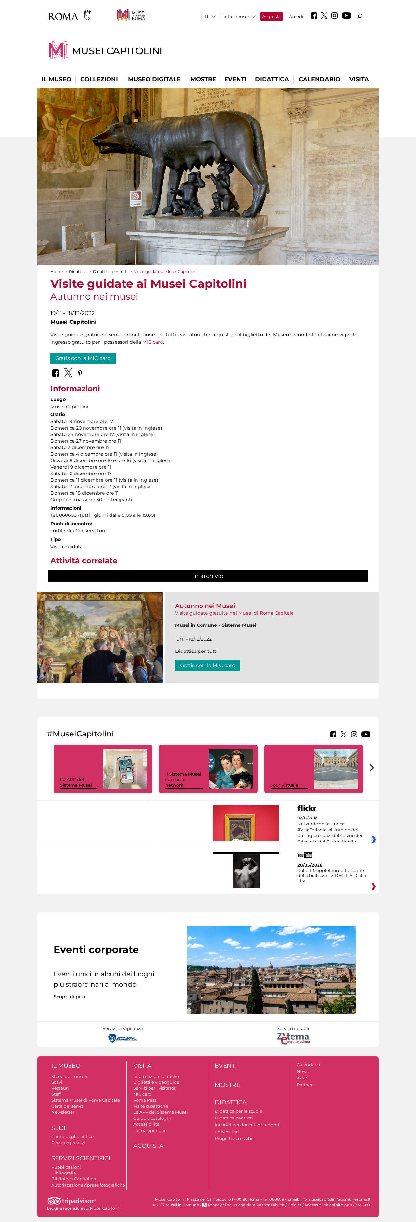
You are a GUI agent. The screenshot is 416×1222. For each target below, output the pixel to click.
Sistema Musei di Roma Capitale (85, 1100)
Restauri (60, 1088)
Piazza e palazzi (68, 1142)
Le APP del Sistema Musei (76, 782)
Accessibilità (146, 1124)
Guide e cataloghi (152, 1118)
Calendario (319, 79)
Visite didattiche (150, 1106)
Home (56, 271)
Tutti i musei (236, 16)
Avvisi (303, 1077)
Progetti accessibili (235, 1138)
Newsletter (62, 1112)
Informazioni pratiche (156, 1076)
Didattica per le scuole (238, 1111)
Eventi (235, 79)
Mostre (203, 79)
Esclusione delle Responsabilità (254, 1205)
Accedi (296, 16)
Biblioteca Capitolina (73, 1178)
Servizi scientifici (80, 1158)
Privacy (215, 1205)
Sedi (58, 1128)
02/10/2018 (329, 830)
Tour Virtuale (284, 785)
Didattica (272, 79)
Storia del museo (69, 1076)
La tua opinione (150, 1130)
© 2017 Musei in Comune (175, 1205)
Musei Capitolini (117, 51)
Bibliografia (63, 1172)
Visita (359, 79)
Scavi (56, 1082)
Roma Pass (144, 1100)
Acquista (271, 16)
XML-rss (362, 1205)
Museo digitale (154, 79)
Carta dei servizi (68, 1106)
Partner (305, 1084)
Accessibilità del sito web (328, 1205)
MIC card (152, 342)
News (302, 1071)
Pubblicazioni (66, 1167)
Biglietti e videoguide (156, 1082)
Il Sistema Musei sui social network (183, 779)
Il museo (56, 79)
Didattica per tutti (110, 271)
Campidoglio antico (72, 1136)
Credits (294, 1205)
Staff (56, 1094)
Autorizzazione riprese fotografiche (88, 1185)
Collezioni (99, 79)
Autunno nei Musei (205, 606)
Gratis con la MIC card (83, 358)
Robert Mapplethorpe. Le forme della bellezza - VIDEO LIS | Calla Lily (331, 875)
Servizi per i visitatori (155, 1088)
